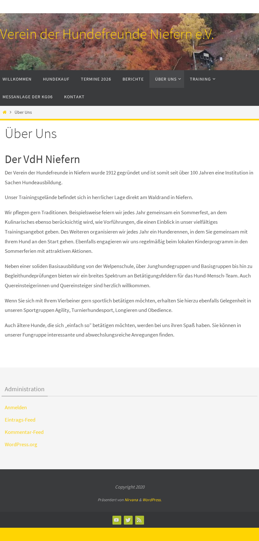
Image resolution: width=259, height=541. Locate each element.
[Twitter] (128, 520)
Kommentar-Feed (24, 432)
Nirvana (131, 499)
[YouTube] (116, 520)
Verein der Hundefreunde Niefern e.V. (107, 34)
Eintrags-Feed (20, 419)
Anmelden (16, 407)
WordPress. (151, 499)
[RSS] (139, 520)
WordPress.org (21, 444)
